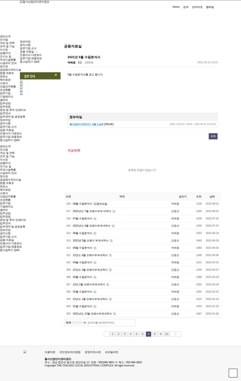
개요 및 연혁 (7, 43)
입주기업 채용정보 (11, 136)
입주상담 (5, 103)
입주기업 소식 (8, 126)
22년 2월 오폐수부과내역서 (89, 284)
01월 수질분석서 (83, 306)
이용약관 (50, 352)
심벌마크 (5, 53)
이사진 (4, 49)
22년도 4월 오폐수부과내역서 (90, 255)
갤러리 (4, 100)
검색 (185, 7)
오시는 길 (5, 56)
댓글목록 (74, 150)
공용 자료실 (7, 130)
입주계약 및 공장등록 (12, 116)
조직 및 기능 (7, 46)
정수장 (4, 66)
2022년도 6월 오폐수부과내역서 (92, 225)
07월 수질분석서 (83, 218)
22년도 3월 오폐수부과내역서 (90, 269)
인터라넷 (197, 7)
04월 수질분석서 (83, 262)
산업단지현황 (8, 86)
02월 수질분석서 (83, 291)
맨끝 (178, 334)
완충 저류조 (7, 73)
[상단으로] (233, 373)
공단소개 (5, 36)
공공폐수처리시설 (10, 69)
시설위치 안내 (8, 63)
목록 (213, 136)
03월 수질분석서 (83, 277)
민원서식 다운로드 (11, 133)
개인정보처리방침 (70, 352)
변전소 (4, 76)
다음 (172, 334)
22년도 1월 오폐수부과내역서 (90, 299)
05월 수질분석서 (83, 247)
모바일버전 (111, 352)
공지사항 (5, 123)
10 (166, 334)
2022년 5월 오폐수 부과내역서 (91, 240)
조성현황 (5, 89)
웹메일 (210, 7)
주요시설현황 (8, 59)
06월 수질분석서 (83, 233)
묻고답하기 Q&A (10, 140)
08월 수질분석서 (83, 203)
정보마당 (5, 120)
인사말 (4, 39)
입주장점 (5, 106)
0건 (80, 62)
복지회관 (5, 79)
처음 (106, 334)
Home (176, 6)
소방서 (4, 83)
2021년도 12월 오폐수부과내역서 (93, 313)
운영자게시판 (93, 352)
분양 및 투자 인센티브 (13, 110)
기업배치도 (6, 96)
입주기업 (5, 93)
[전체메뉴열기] (0, 33)
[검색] (131, 322)
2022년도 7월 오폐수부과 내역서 (92, 211)
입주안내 (5, 113)
